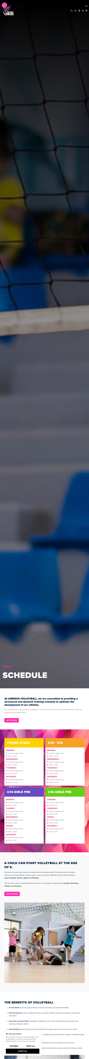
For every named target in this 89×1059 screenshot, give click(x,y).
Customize (14, 1046)
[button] (71, 11)
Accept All (22, 1051)
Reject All (30, 1046)
